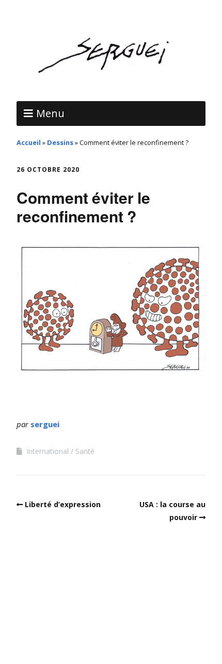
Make (57, 608)
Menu (50, 113)
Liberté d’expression (63, 504)
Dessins (60, 142)
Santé (84, 451)
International (47, 451)
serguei (44, 424)
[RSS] (111, 633)
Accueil (29, 142)
